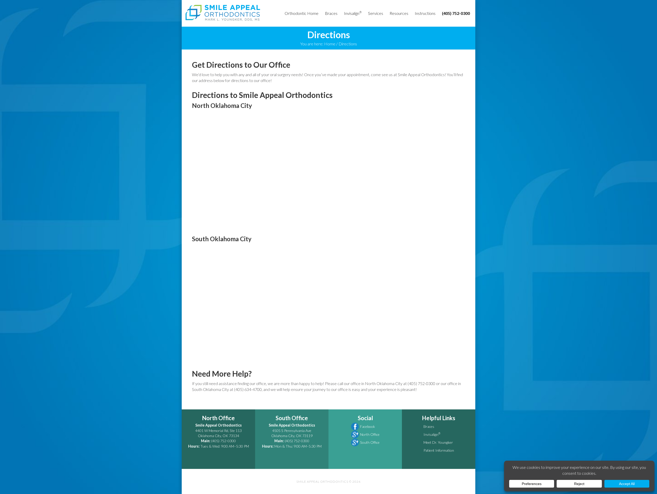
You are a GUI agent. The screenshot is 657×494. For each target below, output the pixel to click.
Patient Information (438, 450)
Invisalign (431, 434)
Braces (428, 426)
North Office (370, 434)
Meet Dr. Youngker (438, 442)
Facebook (367, 426)
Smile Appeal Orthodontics (223, 13)
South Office (370, 442)
